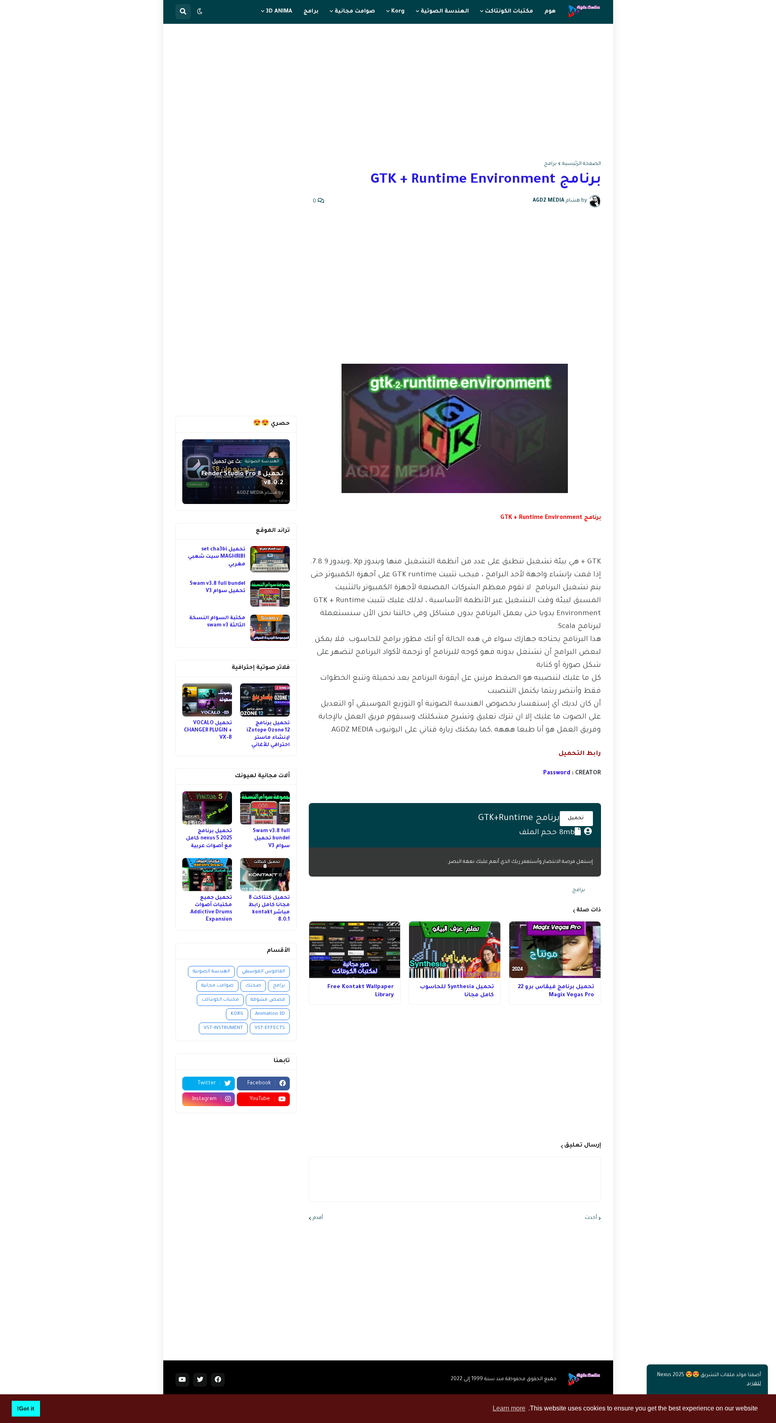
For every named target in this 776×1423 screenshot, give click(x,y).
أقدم (318, 1218)
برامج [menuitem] (311, 11)
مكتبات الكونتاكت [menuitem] (509, 11)
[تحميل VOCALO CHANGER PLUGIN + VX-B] (207, 700)
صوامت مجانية (217, 986)
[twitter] (200, 1380)
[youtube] (182, 1380)
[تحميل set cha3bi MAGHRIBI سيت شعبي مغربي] (270, 559)
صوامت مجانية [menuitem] (355, 11)
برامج (550, 164)
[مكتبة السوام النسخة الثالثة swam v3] (270, 628)
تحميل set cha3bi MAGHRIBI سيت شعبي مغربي (216, 557)
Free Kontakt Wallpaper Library (360, 991)
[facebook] (218, 1380)
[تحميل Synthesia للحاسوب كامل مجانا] (454, 949)
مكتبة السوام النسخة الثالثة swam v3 (217, 622)
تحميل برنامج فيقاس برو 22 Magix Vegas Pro (556, 991)
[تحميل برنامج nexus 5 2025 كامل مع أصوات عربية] (207, 807)
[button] (200, 11)
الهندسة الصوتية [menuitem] (445, 11)
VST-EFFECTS (270, 1028)
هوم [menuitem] (550, 11)
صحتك (253, 986)
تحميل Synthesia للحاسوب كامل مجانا (457, 991)
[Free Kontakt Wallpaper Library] (355, 949)
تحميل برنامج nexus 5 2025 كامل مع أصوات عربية (209, 839)
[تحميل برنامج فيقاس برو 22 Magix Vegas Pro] (555, 949)
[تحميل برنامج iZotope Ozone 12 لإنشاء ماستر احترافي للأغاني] (265, 700)
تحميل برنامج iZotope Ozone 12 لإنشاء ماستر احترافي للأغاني (268, 734)
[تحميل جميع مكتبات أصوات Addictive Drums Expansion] (207, 874)
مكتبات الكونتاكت (220, 1000)
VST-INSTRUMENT (223, 1028)
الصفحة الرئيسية (581, 164)
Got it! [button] (25, 1408)
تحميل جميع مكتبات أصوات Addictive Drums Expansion (211, 909)
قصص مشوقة (268, 1000)
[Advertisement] (388, 92)
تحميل (576, 818)
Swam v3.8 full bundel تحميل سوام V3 (217, 587)
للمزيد (754, 1384)
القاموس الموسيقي (263, 971)
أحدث (591, 1218)
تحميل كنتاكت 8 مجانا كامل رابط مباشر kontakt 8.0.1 (269, 909)
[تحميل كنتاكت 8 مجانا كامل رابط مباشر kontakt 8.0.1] (265, 874)
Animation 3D (270, 1014)
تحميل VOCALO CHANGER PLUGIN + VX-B (208, 731)
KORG (237, 1014)
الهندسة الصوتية (211, 971)
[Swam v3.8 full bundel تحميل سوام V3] (270, 593)
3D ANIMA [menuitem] (279, 11)
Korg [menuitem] (398, 11)
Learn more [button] (509, 1408)
